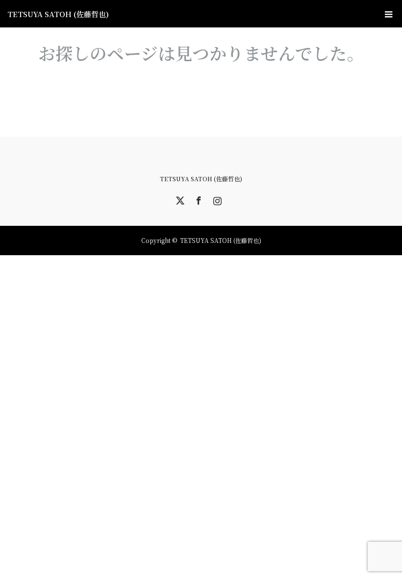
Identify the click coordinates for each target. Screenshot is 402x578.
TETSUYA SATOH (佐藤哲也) (58, 14)
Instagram (216, 199)
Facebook (197, 199)
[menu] (388, 13)
